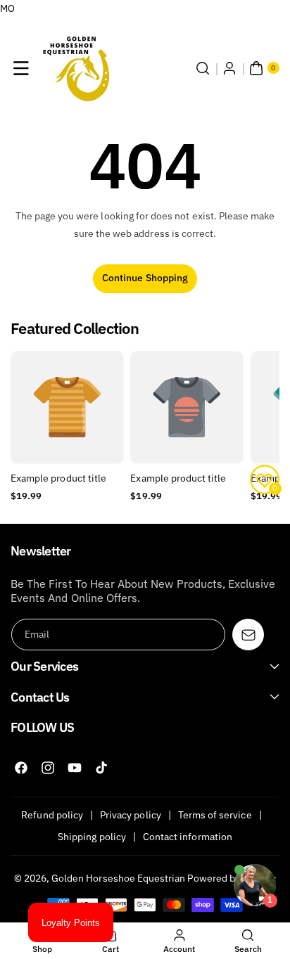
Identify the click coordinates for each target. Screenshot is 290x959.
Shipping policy (92, 836)
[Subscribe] (248, 634)
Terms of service (215, 815)
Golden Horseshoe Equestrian (118, 878)
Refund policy (52, 815)
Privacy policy (130, 815)
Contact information (187, 836)
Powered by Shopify (231, 878)
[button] (21, 68)
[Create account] (229, 68)
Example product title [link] (58, 478)
